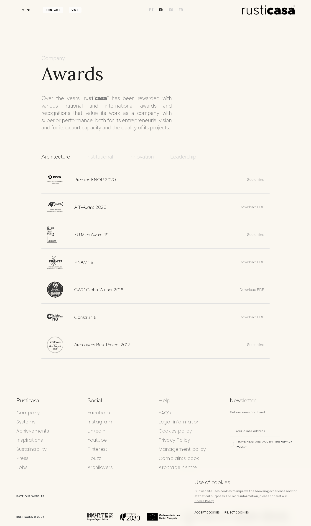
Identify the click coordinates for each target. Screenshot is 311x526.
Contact (53, 10)
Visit (75, 10)
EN (161, 10)
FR (181, 10)
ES (171, 10)
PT (151, 10)
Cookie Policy (204, 501)
